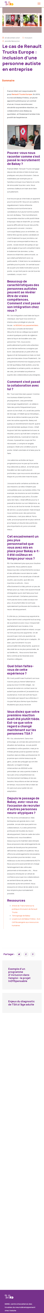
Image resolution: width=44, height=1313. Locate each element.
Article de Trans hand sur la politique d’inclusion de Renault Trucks (24, 908)
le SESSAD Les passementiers (26, 325)
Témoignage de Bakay (21, 915)
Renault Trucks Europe (22, 94)
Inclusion (28, 38)
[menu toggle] (39, 3)
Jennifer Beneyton (12, 41)
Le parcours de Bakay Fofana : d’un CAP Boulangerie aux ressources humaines (26, 922)
